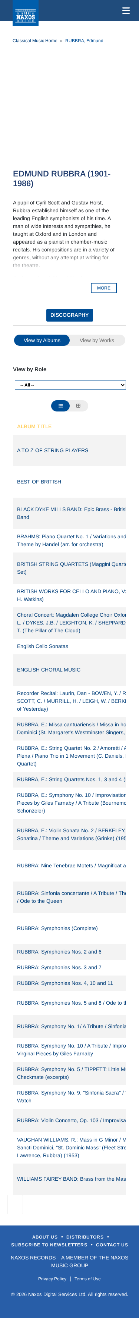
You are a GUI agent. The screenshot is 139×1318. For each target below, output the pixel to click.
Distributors (85, 1237)
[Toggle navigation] (124, 10)
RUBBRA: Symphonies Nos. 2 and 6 (59, 952)
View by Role (29, 369)
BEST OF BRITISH (39, 482)
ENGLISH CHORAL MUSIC (48, 670)
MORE (103, 288)
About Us (45, 1237)
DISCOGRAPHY (69, 315)
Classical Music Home (35, 40)
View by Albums (42, 340)
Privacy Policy (52, 1278)
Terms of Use (88, 1278)
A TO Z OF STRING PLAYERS (52, 450)
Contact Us (112, 1244)
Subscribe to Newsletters (50, 1244)
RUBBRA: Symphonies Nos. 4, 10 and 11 (65, 983)
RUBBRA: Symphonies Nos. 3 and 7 (59, 967)
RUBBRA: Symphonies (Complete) (57, 928)
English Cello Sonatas (42, 646)
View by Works (97, 340)
